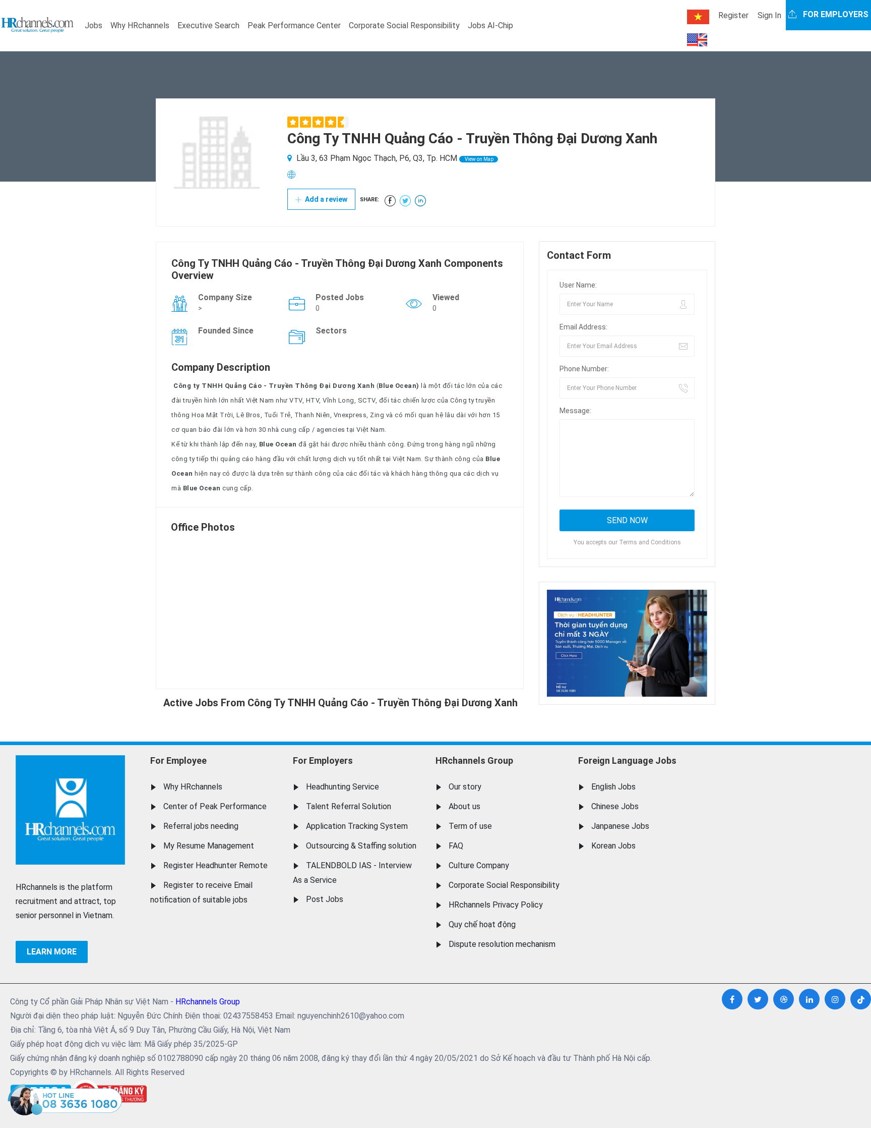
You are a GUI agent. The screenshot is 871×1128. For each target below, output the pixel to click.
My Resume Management (208, 846)
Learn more (52, 951)
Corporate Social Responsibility (404, 25)
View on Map (478, 159)
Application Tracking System (357, 826)
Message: (575, 411)
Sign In (769, 15)
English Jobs (613, 787)
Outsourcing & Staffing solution (361, 846)
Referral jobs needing (200, 826)
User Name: (578, 285)
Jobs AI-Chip (490, 25)
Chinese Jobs (615, 806)
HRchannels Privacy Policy (496, 905)
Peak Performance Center (294, 25)
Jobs (93, 25)
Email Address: (583, 327)
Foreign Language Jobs (627, 760)
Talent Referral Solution (348, 806)
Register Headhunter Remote (215, 865)
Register (733, 15)
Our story (465, 787)
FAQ (456, 846)
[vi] (698, 17)
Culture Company (479, 865)
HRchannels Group (474, 760)
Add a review (325, 199)
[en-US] (697, 40)
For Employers (323, 760)
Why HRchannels (139, 25)
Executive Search (208, 25)
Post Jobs (324, 899)
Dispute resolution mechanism (502, 944)
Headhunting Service (342, 787)
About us (464, 806)
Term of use (470, 826)
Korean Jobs (613, 846)
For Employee (178, 760)
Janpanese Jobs (620, 826)
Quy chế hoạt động (482, 924)
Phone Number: (584, 369)
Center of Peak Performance (215, 806)
